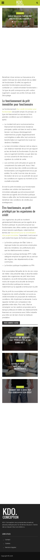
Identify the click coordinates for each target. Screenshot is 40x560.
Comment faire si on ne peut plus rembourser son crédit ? (20, 392)
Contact (7, 539)
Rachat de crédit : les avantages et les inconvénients (20, 366)
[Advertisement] (20, 52)
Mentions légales (10, 547)
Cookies (7, 543)
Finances (20, 13)
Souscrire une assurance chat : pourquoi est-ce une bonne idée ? (20, 340)
